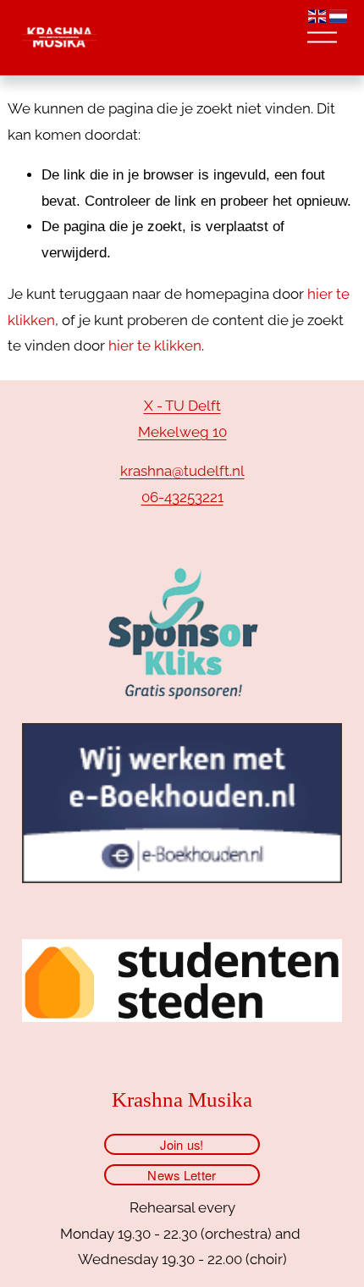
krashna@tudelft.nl (182, 470)
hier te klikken (154, 345)
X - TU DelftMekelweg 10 (182, 418)
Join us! (181, 1144)
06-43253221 (182, 497)
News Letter (181, 1175)
